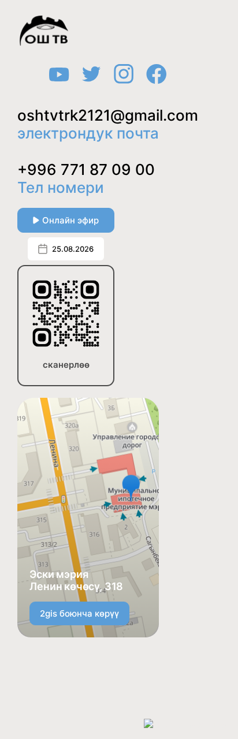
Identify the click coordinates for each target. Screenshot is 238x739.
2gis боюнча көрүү (79, 613)
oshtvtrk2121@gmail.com (107, 115)
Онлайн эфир (70, 220)
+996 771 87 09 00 (86, 169)
